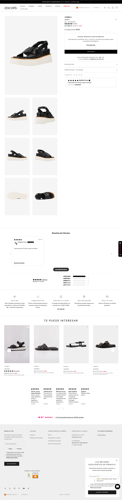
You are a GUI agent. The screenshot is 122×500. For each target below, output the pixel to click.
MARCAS (49, 6)
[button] (69, 24)
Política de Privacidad (36, 438)
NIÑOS (40, 6)
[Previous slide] (10, 254)
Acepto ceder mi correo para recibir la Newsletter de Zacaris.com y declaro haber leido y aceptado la (103, 485)
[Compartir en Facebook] (74, 75)
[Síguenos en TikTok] (28, 488)
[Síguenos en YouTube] (24, 488)
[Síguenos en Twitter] (10, 488)
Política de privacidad (95, 487)
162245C (7, 369)
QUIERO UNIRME (102, 492)
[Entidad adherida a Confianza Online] (32, 475)
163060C (37, 369)
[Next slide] (111, 254)
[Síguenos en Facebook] (5, 488)
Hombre (19, 449)
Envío (49, 435)
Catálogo (24, 9)
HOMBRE (31, 6)
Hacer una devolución (54, 444)
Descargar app (91, 45)
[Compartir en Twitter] (76, 75)
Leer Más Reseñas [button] (61, 269)
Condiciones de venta (54, 441)
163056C (96, 369)
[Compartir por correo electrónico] (81, 75)
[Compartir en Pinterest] (79, 75)
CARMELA (68, 17)
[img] (18, 240)
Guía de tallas (101, 435)
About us (32, 435)
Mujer (10, 449)
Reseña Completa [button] (19, 263)
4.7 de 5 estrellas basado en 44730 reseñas (70, 417)
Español (96, 7)
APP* (78, 1)
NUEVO (57, 6)
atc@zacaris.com (77, 437)
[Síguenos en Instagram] (14, 488)
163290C (66, 369)
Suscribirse (12, 463)
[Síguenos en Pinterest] (19, 488)
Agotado (90, 51)
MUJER (22, 6)
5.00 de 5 (44, 280)
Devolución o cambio (54, 438)
